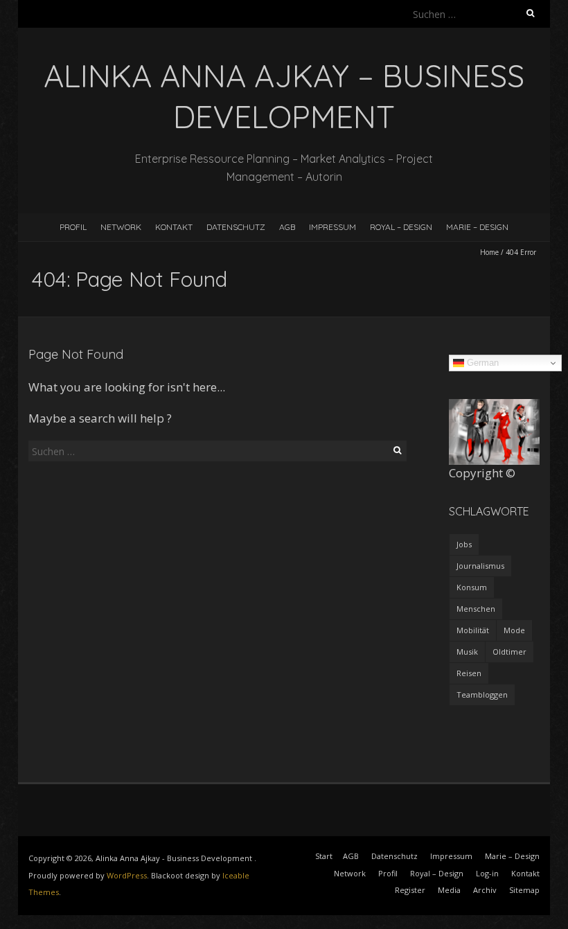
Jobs (464, 544)
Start (323, 856)
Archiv (485, 890)
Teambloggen (482, 694)
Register (410, 890)
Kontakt (174, 227)
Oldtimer (509, 651)
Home (489, 252)
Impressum (332, 227)
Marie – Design (477, 227)
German (481, 362)
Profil (73, 227)
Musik (467, 651)
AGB (287, 227)
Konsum (471, 587)
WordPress (127, 875)
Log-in (487, 873)
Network (120, 227)
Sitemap (524, 890)
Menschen (475, 608)
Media (449, 890)
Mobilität (472, 630)
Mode (514, 630)
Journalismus (480, 565)
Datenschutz (235, 227)
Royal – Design (401, 227)
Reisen (468, 673)
